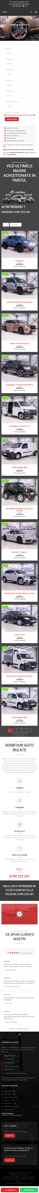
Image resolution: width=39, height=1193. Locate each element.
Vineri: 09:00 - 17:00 (10, 1103)
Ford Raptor (19, 261)
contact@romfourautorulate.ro (20, 4)
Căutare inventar (12, 119)
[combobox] (19, 53)
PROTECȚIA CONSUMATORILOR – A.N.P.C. (19, 1183)
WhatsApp (30, 1190)
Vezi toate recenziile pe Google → (19, 1029)
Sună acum (9, 1135)
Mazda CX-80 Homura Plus (19, 343)
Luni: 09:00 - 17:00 (9, 1091)
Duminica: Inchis (9, 1109)
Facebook (19, 1034)
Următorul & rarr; (19, 735)
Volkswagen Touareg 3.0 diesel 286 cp (19, 385)
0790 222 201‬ (26, 894)
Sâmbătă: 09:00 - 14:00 (11, 1106)
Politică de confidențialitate (11, 1177)
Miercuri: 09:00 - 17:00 (11, 1097)
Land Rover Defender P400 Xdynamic (20, 302)
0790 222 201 (22, 212)
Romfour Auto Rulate (24, 1173)
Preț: (6, 112)
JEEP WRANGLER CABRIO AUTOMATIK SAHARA (19, 510)
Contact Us (24, 1177)
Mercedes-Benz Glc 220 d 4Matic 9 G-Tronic (19, 593)
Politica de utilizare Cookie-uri (19, 1175)
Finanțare (32, 1177)
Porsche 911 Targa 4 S (19, 552)
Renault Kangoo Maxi (19, 467)
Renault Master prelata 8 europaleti (19, 676)
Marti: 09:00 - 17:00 (10, 1094)
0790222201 (18, 6)
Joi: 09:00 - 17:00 (9, 1100)
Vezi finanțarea (11, 154)
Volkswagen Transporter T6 (19, 426)
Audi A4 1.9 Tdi (19, 635)
